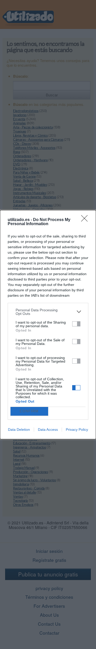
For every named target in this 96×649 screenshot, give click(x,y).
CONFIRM (29, 411)
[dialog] (48, 324)
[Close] (86, 220)
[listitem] (48, 311)
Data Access (48, 429)
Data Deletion (19, 429)
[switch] (76, 323)
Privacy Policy (77, 429)
